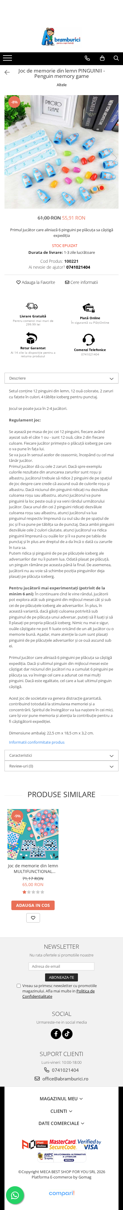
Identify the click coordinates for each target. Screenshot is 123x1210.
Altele (62, 84)
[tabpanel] (61, 152)
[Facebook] (56, 1034)
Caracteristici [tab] (20, 755)
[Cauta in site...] (116, 58)
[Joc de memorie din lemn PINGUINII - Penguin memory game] (61, 152)
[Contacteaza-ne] (87, 58)
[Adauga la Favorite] (33, 918)
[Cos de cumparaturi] (102, 58)
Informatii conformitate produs (36, 742)
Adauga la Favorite (38, 282)
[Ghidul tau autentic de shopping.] (61, 1193)
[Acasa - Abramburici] (61, 37)
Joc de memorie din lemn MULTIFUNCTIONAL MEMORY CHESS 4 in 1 (33, 868)
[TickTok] (67, 1034)
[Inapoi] (4, 72)
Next (114, 158)
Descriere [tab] (17, 378)
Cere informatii (83, 282)
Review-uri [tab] (21, 766)
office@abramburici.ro (64, 1079)
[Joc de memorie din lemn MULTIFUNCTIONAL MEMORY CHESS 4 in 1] (33, 834)
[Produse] (8, 59)
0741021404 (65, 1070)
